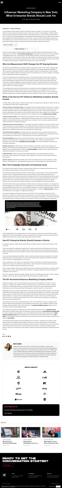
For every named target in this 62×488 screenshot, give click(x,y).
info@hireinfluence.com (55, 483)
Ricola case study (49, 189)
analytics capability (32, 149)
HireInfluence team (51, 309)
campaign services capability (50, 114)
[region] (31, 486)
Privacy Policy (12, 486)
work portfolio (11, 318)
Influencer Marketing (15, 28)
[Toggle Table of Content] (15, 45)
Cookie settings (52, 486)
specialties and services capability (27, 141)
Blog (9, 483)
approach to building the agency (40, 305)
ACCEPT (58, 486)
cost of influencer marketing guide (51, 311)
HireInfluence (6, 28)
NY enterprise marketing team (25, 53)
